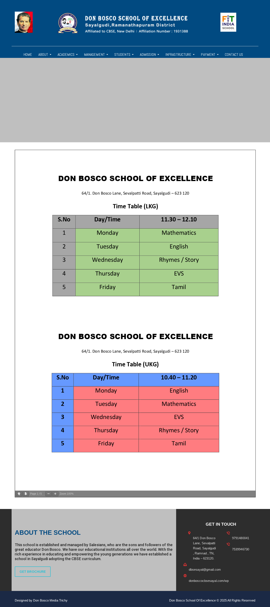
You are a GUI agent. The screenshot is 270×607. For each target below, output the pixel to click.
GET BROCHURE (33, 571)
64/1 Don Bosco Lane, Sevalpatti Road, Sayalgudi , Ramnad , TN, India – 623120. (204, 548)
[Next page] (26, 493)
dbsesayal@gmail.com (205, 569)
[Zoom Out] (48, 493)
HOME (27, 54)
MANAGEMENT (94, 54)
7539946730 (240, 549)
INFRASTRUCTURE (178, 54)
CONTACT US (234, 54)
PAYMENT (208, 54)
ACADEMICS (66, 54)
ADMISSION (148, 54)
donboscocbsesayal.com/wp (209, 580)
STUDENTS (122, 54)
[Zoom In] (55, 493)
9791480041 (240, 538)
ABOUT (43, 54)
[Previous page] (19, 493)
